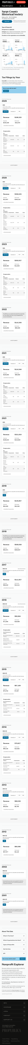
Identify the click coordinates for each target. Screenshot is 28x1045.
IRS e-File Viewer (15, 990)
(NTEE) (21, 33)
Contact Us (6, 90)
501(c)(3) (12, 29)
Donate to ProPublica (21, 2)
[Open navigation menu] (14, 2)
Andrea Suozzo (6, 982)
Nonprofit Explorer (7, 6)
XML (19, 111)
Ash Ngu (20, 982)
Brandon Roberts (6, 983)
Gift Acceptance (6, 1043)
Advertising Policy (15, 1041)
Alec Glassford (14, 982)
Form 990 (4, 80)
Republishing (14, 1039)
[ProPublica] (7, 2)
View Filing (6, 111)
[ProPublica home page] (11, 1030)
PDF (19, 254)
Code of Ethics (5, 1039)
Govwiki (23, 991)
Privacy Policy (5, 1041)
